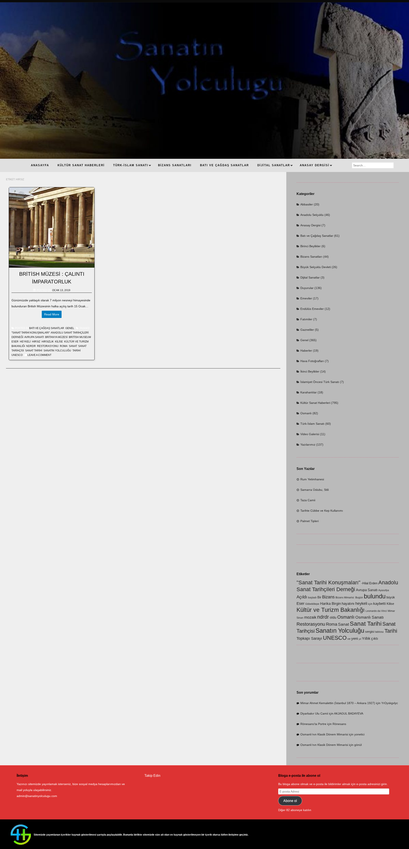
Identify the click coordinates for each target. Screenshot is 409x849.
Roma (64, 346)
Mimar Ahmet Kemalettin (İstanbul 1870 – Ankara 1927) (337, 703)
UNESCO (17, 355)
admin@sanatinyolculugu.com (37, 796)
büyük (390, 597)
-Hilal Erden (369, 583)
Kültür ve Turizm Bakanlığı (331, 610)
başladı (312, 597)
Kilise (59, 341)
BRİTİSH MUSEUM (80, 337)
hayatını (348, 604)
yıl (360, 639)
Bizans (328, 596)
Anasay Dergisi (310, 225)
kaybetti (379, 604)
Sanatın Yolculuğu (57, 350)
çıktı (374, 639)
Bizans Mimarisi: (345, 597)
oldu (333, 617)
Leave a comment (39, 355)
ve (348, 638)
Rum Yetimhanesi (312, 479)
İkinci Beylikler (309, 371)
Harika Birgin (330, 604)
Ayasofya (383, 590)
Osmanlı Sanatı (369, 617)
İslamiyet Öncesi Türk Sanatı (319, 382)
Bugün (359, 597)
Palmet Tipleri (309, 521)
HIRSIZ (36, 341)
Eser (15, 341)
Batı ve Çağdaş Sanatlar (46, 328)
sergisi (369, 631)
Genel (69, 328)
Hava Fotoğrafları (312, 361)
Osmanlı (306, 413)
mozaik (310, 617)
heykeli (25, 341)
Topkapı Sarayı (309, 638)
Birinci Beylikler (310, 246)
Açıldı (302, 597)
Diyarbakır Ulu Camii (314, 713)
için (370, 603)
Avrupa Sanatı (34, 337)
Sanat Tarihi (33, 350)
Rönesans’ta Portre (313, 724)
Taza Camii (307, 500)
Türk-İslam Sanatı (312, 423)
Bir (319, 597)
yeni (354, 639)
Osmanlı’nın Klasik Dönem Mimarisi (324, 734)
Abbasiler (306, 204)
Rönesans (339, 724)
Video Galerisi (309, 434)
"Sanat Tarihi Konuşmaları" (31, 332)
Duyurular (307, 288)
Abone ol (290, 801)
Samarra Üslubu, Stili (314, 489)
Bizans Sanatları (311, 256)
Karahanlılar (308, 392)
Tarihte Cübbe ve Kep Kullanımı (321, 510)
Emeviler (306, 298)
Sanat (73, 346)
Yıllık (366, 638)
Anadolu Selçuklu (312, 215)
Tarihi (76, 350)
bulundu (375, 596)
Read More (51, 314)
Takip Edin (152, 775)
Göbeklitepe (312, 603)
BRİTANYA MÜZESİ (56, 337)
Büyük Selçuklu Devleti (315, 267)
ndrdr (31, 346)
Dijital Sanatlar (310, 277)
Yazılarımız (307, 444)
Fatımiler (306, 319)
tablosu (379, 631)
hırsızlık (48, 341)
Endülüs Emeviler (312, 308)
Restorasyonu (48, 346)
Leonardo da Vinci (376, 610)
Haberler (306, 350)
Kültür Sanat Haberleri (315, 402)
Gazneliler (307, 329)
